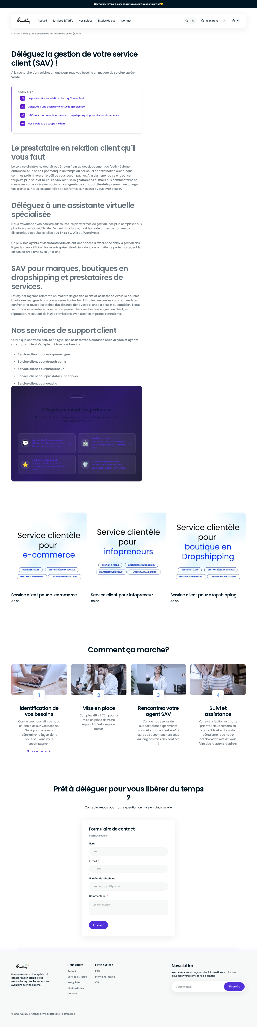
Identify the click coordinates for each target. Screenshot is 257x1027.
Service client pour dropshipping (203, 595)
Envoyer (98, 925)
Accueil (71, 971)
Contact (72, 993)
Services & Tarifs (77, 976)
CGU (98, 982)
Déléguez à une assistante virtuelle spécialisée (56, 106)
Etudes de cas (75, 988)
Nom (92, 843)
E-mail (93, 861)
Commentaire (97, 896)
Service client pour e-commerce (44, 595)
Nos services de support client (46, 123)
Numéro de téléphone (102, 878)
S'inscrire (234, 986)
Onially (24, 1013)
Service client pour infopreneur (122, 595)
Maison (15, 33)
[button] (209, 21)
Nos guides (73, 982)
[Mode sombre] (190, 20)
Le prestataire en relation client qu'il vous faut (56, 98)
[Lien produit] (49, 558)
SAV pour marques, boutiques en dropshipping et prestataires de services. (74, 115)
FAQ (97, 971)
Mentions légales (105, 976)
